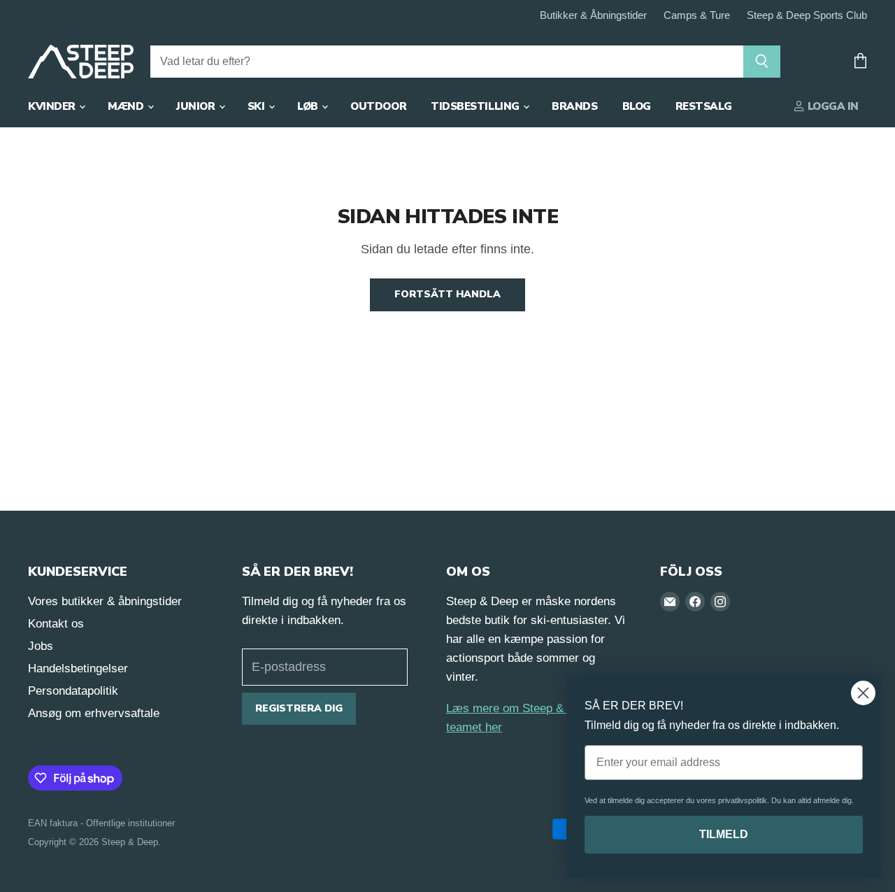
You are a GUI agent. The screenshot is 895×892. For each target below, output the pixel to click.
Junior (196, 106)
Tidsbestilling (476, 106)
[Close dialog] (863, 693)
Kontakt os (56, 623)
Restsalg (703, 106)
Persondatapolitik (73, 691)
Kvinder (53, 106)
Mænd (127, 106)
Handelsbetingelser (78, 668)
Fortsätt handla (447, 294)
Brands (574, 106)
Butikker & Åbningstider (593, 15)
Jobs (40, 646)
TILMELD (723, 834)
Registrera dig (299, 708)
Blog (636, 106)
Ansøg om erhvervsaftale (93, 713)
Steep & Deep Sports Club (807, 15)
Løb (308, 106)
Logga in (832, 106)
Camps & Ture (697, 15)
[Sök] (761, 61)
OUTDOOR (378, 106)
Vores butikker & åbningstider (105, 601)
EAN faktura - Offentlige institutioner (101, 823)
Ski (257, 106)
